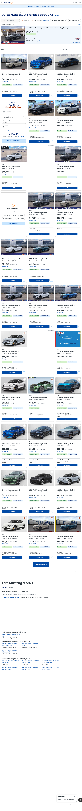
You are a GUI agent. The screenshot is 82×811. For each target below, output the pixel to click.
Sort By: (65, 50)
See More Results (41, 564)
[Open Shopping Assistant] (80, 800)
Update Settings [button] (20, 136)
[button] (72, 2)
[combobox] (10, 20)
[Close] (75, 796)
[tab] (4, 587)
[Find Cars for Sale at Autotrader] (8, 2)
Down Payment (6, 120)
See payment (5, 81)
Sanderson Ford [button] (30, 38)
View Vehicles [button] (75, 42)
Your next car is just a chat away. (41, 6)
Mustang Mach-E (21, 12)
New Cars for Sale (5, 12)
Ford (13, 12)
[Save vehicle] (23, 27)
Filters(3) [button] (26, 20)
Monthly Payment (7, 111)
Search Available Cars (13, 141)
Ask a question (13, 223)
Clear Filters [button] (45, 20)
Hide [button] (79, 24)
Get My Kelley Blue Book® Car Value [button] (13, 130)
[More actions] (24, 95)
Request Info (12, 95)
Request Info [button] (39, 40)
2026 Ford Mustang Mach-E (12, 597)
